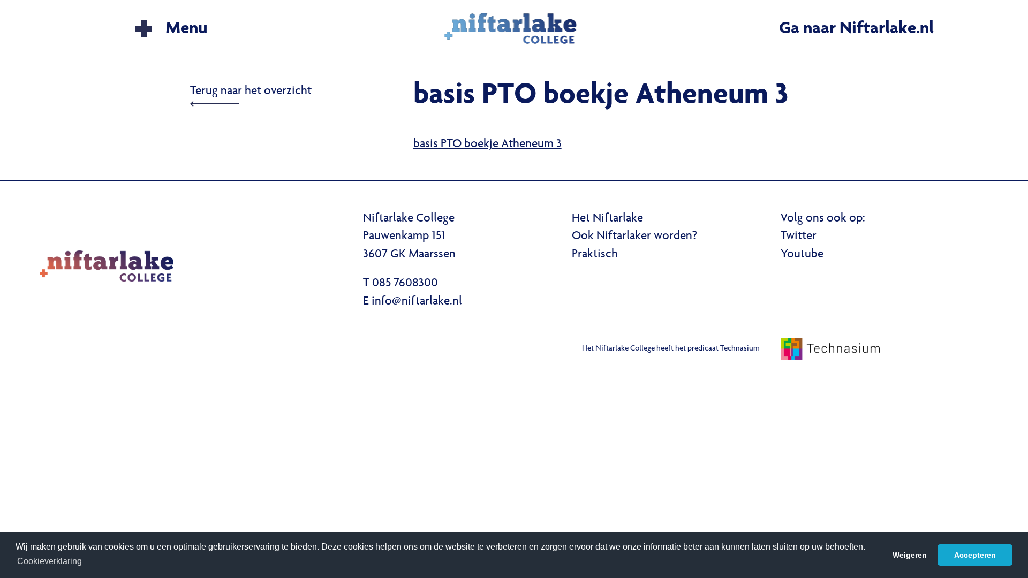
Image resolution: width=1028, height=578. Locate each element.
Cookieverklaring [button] (49, 561)
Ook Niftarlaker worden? (634, 236)
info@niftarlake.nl (417, 302)
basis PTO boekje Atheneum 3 (487, 144)
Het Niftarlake (607, 219)
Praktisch (595, 255)
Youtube (802, 255)
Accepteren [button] (975, 555)
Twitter (799, 236)
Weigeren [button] (910, 555)
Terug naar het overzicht (251, 91)
